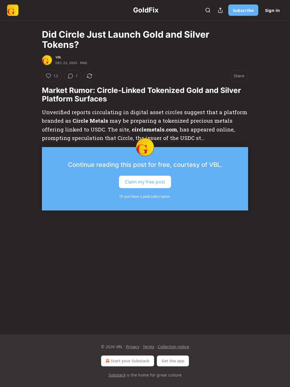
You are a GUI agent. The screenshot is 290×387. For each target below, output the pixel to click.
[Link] (34, 94)
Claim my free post (145, 181)
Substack (116, 375)
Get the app (172, 360)
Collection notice (173, 346)
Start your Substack (130, 360)
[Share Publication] (220, 10)
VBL (59, 57)
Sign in (272, 10)
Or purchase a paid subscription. (145, 196)
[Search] (208, 10)
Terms (148, 346)
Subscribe (243, 10)
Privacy (132, 346)
